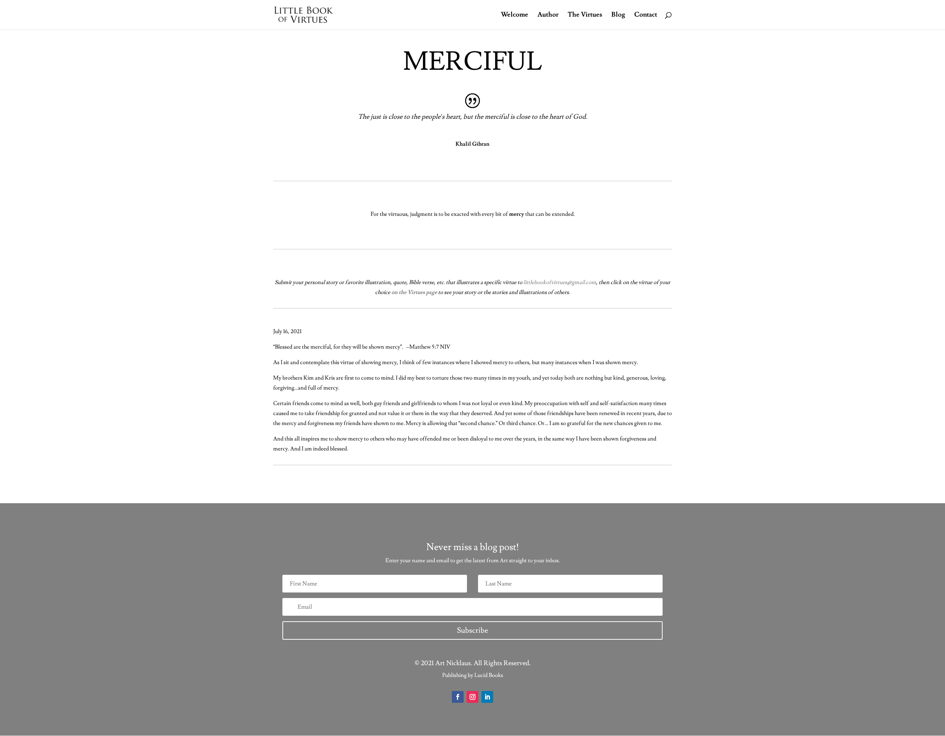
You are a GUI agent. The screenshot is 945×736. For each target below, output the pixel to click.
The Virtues (585, 15)
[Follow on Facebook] (458, 697)
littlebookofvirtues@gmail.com (559, 282)
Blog (618, 15)
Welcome (514, 15)
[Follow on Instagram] (472, 697)
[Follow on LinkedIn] (487, 697)
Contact (645, 15)
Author (548, 15)
